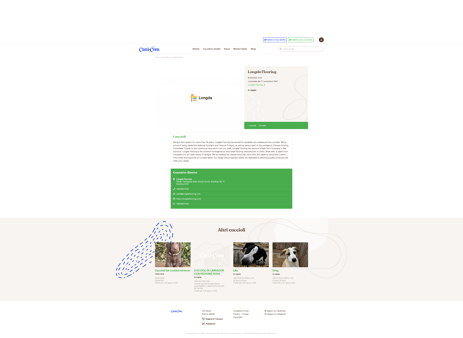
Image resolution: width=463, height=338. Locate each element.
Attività (195, 49)
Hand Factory (272, 333)
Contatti (262, 125)
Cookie (245, 314)
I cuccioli (252, 125)
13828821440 (182, 189)
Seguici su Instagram (276, 314)
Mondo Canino (240, 49)
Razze (227, 49)
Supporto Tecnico (214, 319)
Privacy (236, 314)
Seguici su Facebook (276, 311)
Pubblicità (210, 324)
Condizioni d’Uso (241, 311)
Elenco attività (208, 314)
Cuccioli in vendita (211, 49)
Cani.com (149, 49)
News (253, 49)
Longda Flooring (255, 85)
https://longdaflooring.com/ (188, 199)
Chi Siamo (206, 311)
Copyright (237, 317)
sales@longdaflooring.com (188, 194)
